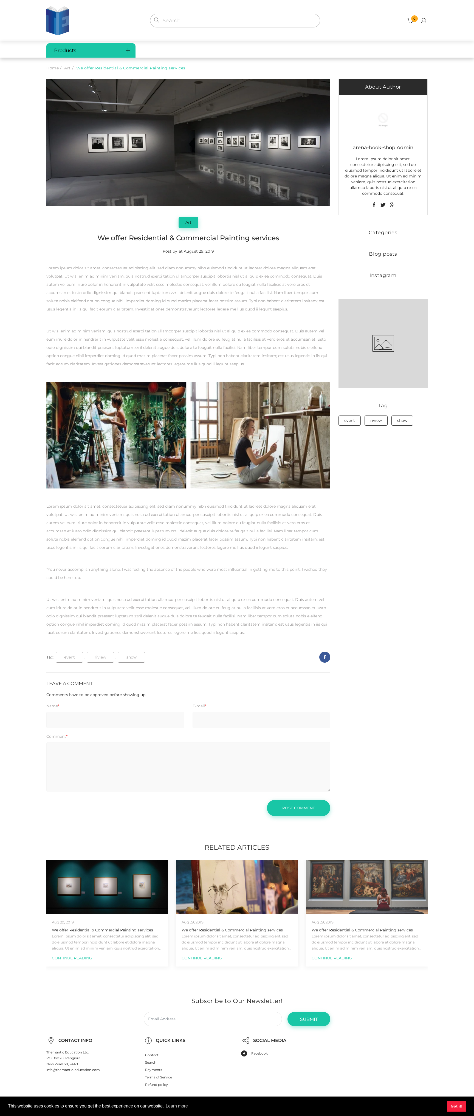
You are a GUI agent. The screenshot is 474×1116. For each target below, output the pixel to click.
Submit (309, 1019)
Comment (56, 736)
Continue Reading (72, 958)
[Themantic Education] (57, 20)
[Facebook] (324, 657)
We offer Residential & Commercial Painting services (102, 930)
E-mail (199, 705)
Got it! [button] (456, 1106)
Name (52, 705)
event (69, 657)
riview (100, 657)
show (131, 657)
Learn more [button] (177, 1106)
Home (52, 68)
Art (67, 68)
